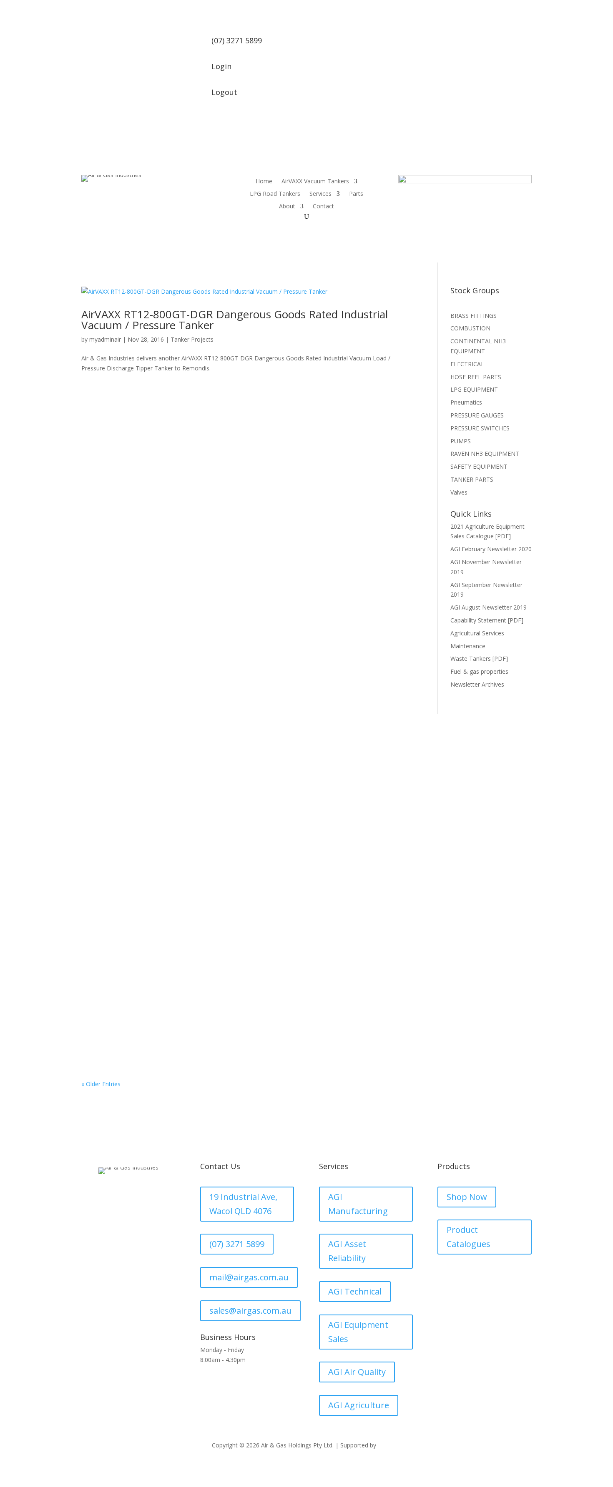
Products (102, 789)
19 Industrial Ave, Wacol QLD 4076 (243, 1204)
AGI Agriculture (358, 1405)
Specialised (104, 1008)
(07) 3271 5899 (236, 1244)
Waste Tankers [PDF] (479, 658)
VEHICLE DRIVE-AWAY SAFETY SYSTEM (157, 777)
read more (104, 821)
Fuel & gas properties (479, 671)
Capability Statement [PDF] (486, 620)
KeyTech (389, 1445)
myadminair (105, 339)
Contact (323, 206)
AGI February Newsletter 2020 (491, 549)
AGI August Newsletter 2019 (488, 607)
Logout (224, 92)
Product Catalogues (468, 1237)
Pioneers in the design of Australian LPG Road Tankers (188, 996)
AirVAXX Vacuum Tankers (315, 181)
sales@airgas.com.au (250, 1310)
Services (320, 194)
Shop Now (467, 1196)
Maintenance (467, 646)
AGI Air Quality (357, 1371)
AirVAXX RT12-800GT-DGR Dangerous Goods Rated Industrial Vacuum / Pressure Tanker (234, 319)
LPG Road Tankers (275, 194)
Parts (356, 194)
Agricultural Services (477, 633)
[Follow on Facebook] (128, 1205)
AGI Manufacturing (358, 1204)
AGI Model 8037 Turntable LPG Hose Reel (163, 886)
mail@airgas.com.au (249, 1277)
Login (221, 66)
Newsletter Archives (477, 684)
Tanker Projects (192, 339)
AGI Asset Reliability (347, 1251)
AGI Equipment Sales (358, 1332)
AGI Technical (355, 1291)
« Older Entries (101, 1084)
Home (264, 181)
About (287, 206)
